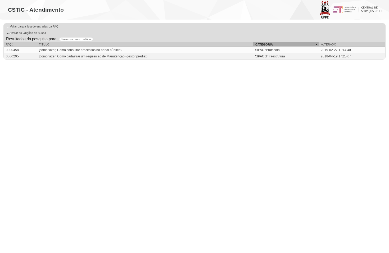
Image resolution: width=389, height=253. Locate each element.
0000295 (12, 56)
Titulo (44, 44)
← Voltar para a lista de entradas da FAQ (32, 26)
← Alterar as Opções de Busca (26, 32)
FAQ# (9, 44)
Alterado (328, 44)
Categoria (264, 44)
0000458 (12, 50)
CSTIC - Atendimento (36, 10)
